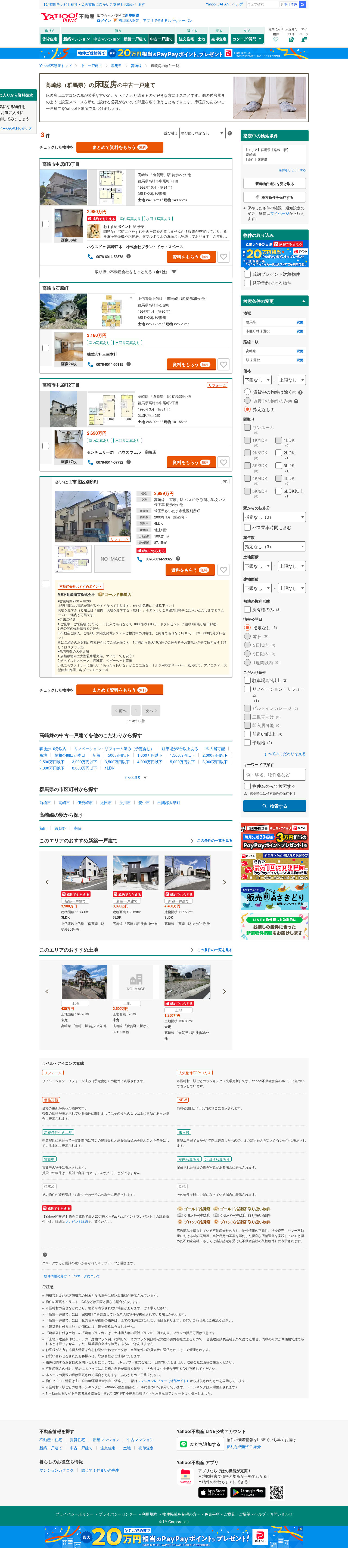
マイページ (279, 213)
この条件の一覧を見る (214, 840)
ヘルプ (237, 4)
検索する (278, 806)
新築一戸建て (135, 38)
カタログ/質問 (244, 38)
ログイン (104, 20)
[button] (47, 863)
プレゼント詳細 (76, 1221)
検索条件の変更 (258, 301)
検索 (302, 4)
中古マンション (107, 38)
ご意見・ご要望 (237, 1514)
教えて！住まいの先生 (100, 1470)
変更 (300, 322)
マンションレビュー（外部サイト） (164, 1380)
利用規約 (149, 1514)
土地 (201, 38)
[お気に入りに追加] (223, 257)
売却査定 (218, 38)
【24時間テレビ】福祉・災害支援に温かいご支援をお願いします (93, 4)
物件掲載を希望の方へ (181, 1514)
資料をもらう (191, 257)
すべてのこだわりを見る (285, 753)
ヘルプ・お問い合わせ (273, 1514)
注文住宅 (186, 38)
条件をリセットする (292, 170)
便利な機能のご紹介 (244, 1446)
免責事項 (212, 1514)
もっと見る (133, 777)
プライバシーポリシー (74, 1514)
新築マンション (76, 38)
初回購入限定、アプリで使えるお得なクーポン (155, 20)
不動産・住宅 (50, 1439)
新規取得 (132, 15)
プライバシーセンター (118, 1514)
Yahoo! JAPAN (217, 4)
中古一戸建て (161, 38)
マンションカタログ (56, 1470)
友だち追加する (205, 1444)
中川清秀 (290, 4)
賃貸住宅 (49, 38)
